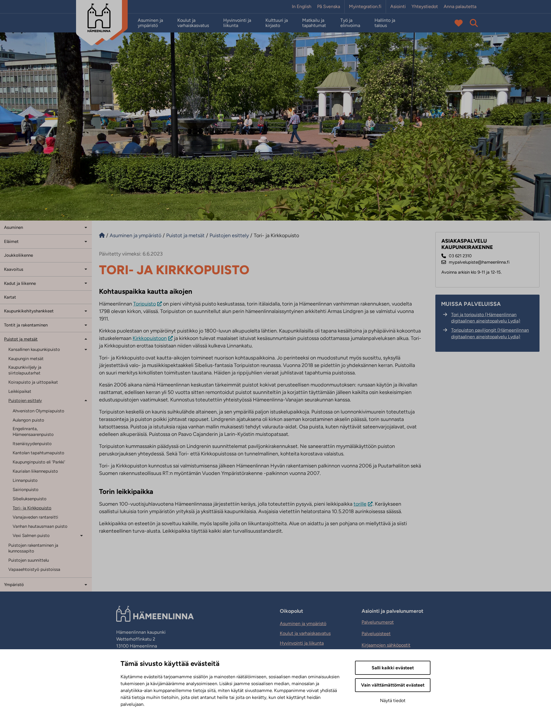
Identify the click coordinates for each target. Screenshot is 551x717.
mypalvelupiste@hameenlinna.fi (479, 262)
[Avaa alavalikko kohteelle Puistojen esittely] (86, 400)
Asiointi (398, 6)
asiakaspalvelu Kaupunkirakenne (467, 244)
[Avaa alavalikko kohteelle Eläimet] (86, 241)
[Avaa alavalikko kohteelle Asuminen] (86, 227)
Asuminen (13, 227)
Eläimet (11, 241)
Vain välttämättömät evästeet (392, 685)
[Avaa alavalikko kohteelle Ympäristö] (86, 584)
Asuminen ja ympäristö (150, 23)
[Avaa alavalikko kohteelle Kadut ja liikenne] (86, 283)
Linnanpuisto (25, 480)
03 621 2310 (460, 255)
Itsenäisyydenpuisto (32, 443)
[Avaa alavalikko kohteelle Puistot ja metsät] (86, 339)
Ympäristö (14, 584)
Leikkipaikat (19, 391)
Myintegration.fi (365, 6)
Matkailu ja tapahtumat (314, 23)
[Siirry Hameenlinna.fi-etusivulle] (102, 235)
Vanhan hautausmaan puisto (40, 526)
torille (360, 504)
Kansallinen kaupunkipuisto (34, 349)
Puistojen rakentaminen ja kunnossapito (33, 548)
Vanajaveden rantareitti (35, 517)
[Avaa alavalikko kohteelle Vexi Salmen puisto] (83, 535)
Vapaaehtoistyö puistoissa (34, 569)
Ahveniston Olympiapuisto (38, 410)
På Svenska (328, 6)
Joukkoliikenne (18, 255)
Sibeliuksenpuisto (29, 498)
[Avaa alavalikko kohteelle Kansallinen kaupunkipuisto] (86, 349)
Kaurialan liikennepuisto (35, 471)
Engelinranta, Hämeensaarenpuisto (33, 431)
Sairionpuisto (25, 489)
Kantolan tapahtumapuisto (38, 452)
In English (301, 6)
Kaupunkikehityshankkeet (29, 311)
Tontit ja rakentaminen (26, 325)
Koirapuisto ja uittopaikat (33, 382)
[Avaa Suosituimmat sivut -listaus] (459, 23)
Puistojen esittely (25, 400)
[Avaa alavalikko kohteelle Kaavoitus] (86, 269)
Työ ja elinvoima (350, 23)
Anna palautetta (460, 6)
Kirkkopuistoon (150, 338)
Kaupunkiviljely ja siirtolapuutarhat (24, 370)
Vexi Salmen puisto (31, 535)
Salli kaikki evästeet (393, 667)
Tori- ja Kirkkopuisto (32, 508)
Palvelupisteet (376, 633)
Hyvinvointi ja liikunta (237, 23)
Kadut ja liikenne (20, 283)
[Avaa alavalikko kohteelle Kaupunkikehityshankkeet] (86, 311)
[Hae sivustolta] (474, 23)
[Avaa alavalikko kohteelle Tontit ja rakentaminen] (86, 325)
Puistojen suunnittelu (28, 560)
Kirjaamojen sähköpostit (386, 645)
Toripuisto (144, 304)
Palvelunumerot (378, 622)
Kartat (10, 297)
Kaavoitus (13, 269)
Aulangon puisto (28, 420)
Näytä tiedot (393, 700)
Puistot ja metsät (21, 339)
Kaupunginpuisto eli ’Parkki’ (39, 462)
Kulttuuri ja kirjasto (276, 23)
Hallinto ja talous (385, 23)
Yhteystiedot (425, 6)
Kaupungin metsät (26, 358)
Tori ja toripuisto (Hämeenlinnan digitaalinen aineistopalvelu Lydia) (485, 318)
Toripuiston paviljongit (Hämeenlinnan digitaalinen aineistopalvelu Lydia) (490, 333)
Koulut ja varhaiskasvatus (193, 23)
